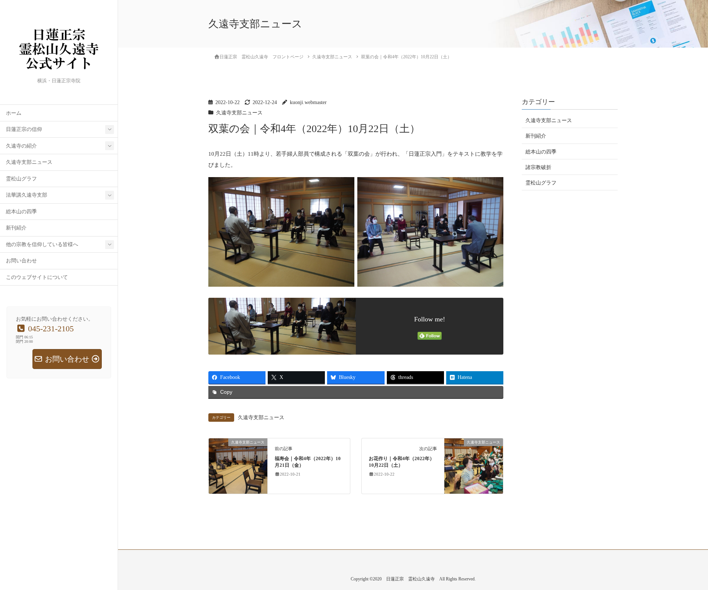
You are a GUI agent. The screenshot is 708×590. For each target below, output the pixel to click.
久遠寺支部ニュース (29, 162)
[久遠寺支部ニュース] (238, 466)
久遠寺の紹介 (21, 146)
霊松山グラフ (21, 179)
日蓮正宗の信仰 (24, 129)
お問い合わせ (21, 260)
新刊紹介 (16, 228)
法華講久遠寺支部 (26, 195)
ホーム (13, 113)
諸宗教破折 (538, 167)
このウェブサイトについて (37, 277)
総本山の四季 (21, 211)
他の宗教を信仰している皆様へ (42, 244)
